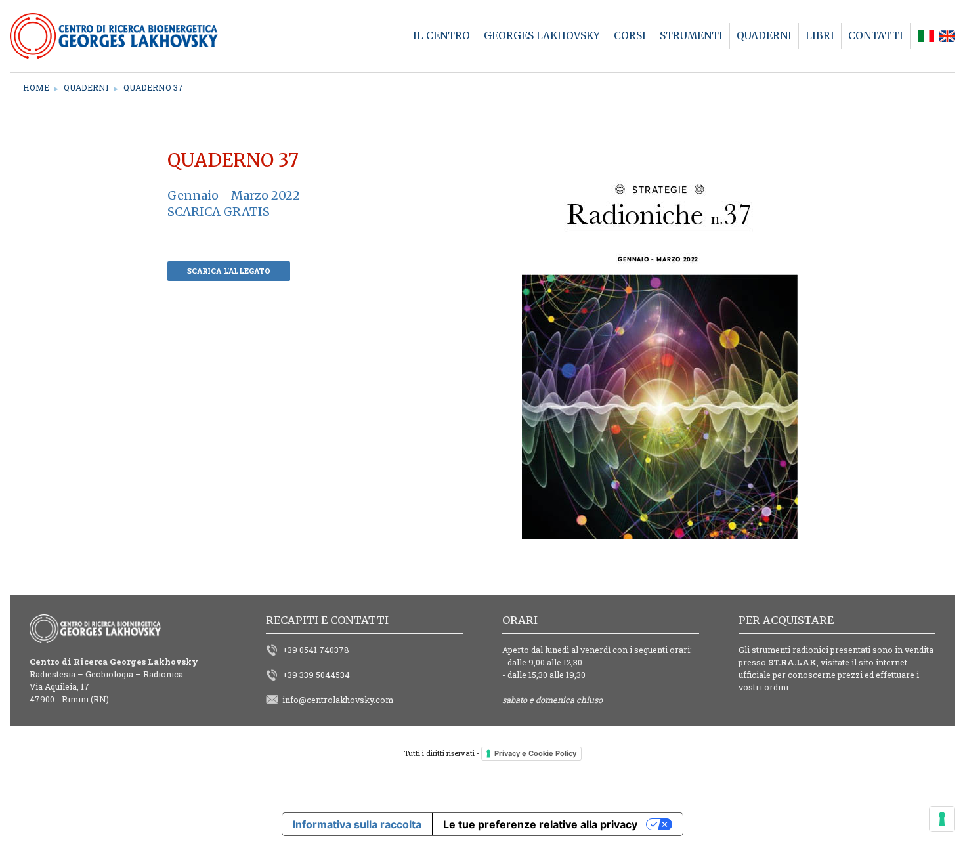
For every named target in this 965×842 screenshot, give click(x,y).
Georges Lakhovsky (542, 36)
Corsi (630, 36)
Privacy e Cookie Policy (535, 753)
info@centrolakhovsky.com (337, 699)
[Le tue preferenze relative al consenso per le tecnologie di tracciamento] (942, 819)
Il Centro (441, 36)
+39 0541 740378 (315, 649)
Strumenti (691, 36)
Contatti (875, 36)
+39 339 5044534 (316, 674)
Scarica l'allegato (228, 271)
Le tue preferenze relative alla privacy (540, 824)
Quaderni (86, 87)
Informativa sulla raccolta (357, 824)
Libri (819, 36)
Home (36, 87)
